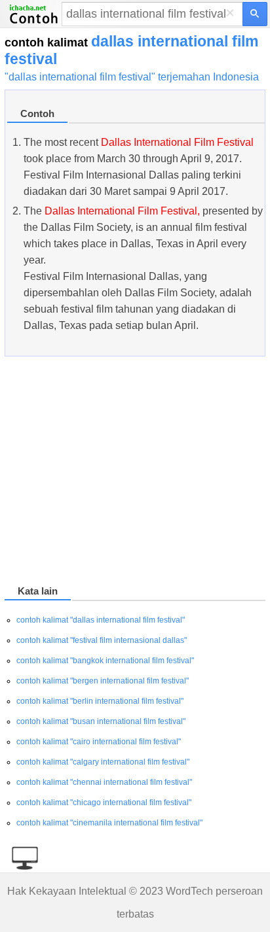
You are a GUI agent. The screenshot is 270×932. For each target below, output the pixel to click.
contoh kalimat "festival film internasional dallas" (101, 640)
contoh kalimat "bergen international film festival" (102, 680)
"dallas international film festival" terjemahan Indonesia (132, 76)
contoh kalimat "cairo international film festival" (98, 741)
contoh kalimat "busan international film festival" (100, 721)
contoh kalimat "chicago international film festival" (103, 802)
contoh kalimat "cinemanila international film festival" (109, 822)
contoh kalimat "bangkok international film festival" (105, 660)
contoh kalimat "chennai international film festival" (104, 782)
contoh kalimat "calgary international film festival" (102, 762)
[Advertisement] (135, 472)
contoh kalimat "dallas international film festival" (100, 620)
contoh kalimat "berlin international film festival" (99, 701)
